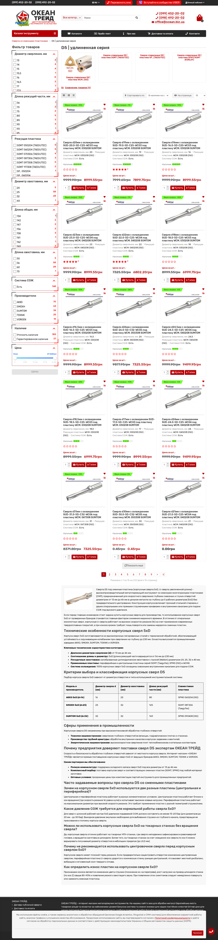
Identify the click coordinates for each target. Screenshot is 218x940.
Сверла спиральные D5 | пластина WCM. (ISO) (78, 78)
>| (163, 574)
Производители (25, 295)
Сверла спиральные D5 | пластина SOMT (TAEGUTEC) (115, 56)
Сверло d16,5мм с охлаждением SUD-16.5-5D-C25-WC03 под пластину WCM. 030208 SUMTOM (82, 330)
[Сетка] (63, 95)
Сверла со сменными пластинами (30, 41)
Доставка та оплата (162, 33)
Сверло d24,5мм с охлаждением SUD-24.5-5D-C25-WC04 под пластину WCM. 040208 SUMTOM (181, 330)
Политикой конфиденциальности (172, 918)
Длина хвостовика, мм (30, 252)
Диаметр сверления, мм (31, 53)
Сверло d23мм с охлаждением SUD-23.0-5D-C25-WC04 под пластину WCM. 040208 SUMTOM (82, 237)
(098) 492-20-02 (45, 2)
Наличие (20, 328)
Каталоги (77, 33)
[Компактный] (73, 95)
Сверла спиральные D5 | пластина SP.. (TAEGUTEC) (152, 56)
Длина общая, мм (26, 209)
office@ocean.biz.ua (169, 22)
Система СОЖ (24, 280)
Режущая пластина (28, 138)
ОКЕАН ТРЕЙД (19, 901)
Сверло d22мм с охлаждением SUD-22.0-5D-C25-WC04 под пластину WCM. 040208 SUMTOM (132, 237)
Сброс (35, 372)
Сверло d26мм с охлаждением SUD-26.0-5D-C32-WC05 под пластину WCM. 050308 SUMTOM (132, 330)
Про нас (131, 33)
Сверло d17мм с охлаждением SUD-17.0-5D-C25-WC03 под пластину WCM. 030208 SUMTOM (134, 422)
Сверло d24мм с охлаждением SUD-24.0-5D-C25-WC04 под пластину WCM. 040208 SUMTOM (181, 422)
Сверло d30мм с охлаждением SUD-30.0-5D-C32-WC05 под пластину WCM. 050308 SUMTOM (132, 514)
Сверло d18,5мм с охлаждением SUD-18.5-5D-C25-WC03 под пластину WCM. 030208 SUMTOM (82, 422)
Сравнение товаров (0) (78, 87)
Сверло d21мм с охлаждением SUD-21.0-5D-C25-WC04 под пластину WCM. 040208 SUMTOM (181, 514)
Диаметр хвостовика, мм (31, 181)
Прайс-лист (104, 33)
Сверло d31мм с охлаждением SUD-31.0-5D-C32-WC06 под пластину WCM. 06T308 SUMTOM (82, 514)
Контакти (194, 33)
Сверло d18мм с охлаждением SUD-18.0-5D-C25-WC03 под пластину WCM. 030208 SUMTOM (181, 237)
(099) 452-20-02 (22, 2)
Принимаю (197, 933)
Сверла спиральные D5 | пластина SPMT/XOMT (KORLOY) (189, 57)
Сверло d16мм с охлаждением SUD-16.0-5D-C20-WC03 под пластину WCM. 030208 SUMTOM (181, 145)
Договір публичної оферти (28, 905)
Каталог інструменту (26, 33)
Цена (18, 347)
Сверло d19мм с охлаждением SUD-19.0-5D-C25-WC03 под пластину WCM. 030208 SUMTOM (132, 145)
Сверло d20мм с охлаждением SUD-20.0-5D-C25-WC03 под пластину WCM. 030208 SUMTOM (82, 145)
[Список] (68, 95)
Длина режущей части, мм (32, 96)
